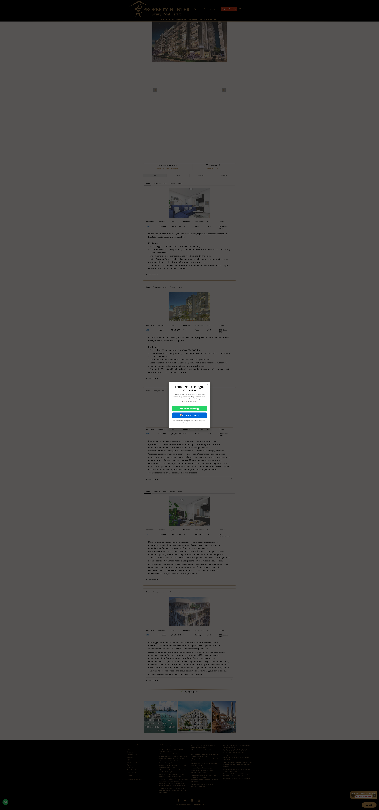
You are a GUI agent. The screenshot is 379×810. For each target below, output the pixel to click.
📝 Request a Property (190, 415)
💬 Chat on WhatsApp (189, 408)
